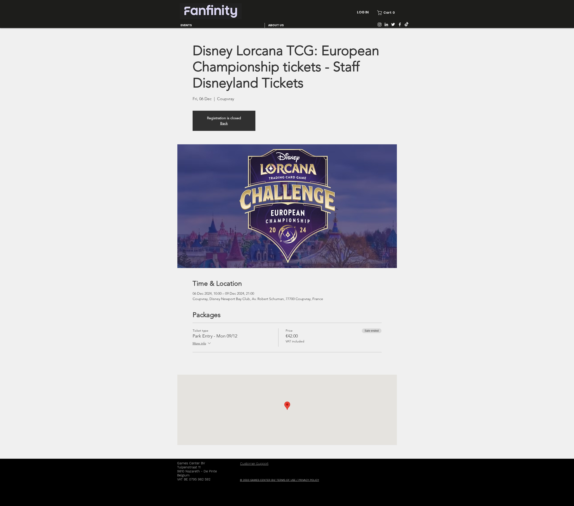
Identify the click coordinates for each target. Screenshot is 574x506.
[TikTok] (406, 24)
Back (224, 123)
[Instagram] (379, 24)
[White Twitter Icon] (393, 24)
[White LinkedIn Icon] (386, 24)
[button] (386, 12)
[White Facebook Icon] (399, 24)
